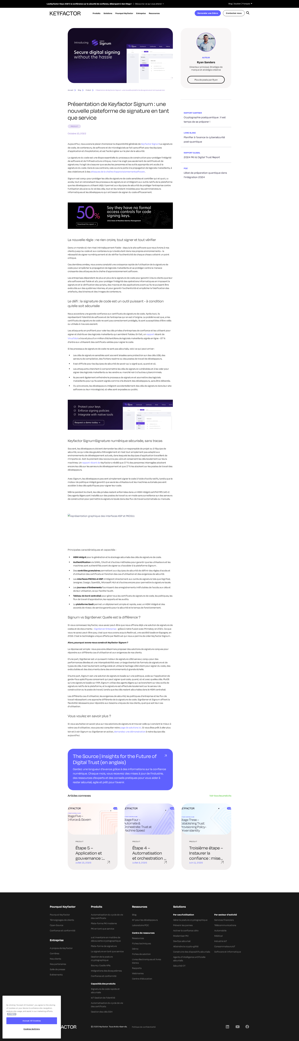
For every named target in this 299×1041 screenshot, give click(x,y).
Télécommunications (225, 925)
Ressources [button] (154, 13)
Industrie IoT (220, 941)
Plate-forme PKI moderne (104, 923)
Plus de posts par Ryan (206, 79)
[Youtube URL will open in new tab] (237, 1026)
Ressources (138, 938)
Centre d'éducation (142, 978)
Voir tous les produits (220, 795)
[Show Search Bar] (247, 13)
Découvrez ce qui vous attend (147, 3)
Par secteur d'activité (225, 914)
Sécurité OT (179, 965)
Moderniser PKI (180, 935)
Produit (88, 90)
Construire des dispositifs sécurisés (191, 951)
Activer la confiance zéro (185, 930)
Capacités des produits (103, 983)
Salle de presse (57, 969)
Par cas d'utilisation (183, 914)
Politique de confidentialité (144, 1027)
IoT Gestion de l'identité (103, 997)
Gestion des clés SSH (101, 1011)
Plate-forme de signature (104, 946)
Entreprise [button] (141, 13)
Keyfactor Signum (150, 143)
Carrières (54, 953)
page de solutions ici (130, 727)
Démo (135, 948)
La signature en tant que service (107, 951)
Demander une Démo (207, 13)
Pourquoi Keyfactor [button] (124, 13)
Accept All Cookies (32, 1021)
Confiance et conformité (62, 930)
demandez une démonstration (129, 731)
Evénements (56, 974)
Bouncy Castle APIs (100, 965)
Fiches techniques (141, 943)
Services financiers (224, 919)
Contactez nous (234, 13)
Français (246, 3)
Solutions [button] (108, 13)
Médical (218, 935)
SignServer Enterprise (105, 628)
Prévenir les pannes (183, 925)
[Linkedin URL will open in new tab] (227, 1026)
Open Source (56, 925)
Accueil (70, 90)
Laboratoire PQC (140, 925)
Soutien (237, 3)
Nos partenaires (58, 963)
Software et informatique (227, 951)
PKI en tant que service (102, 928)
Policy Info (11, 1014)
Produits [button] (96, 13)
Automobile (220, 930)
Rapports (137, 968)
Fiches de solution (141, 954)
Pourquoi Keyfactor (60, 914)
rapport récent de (91, 462)
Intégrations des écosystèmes (106, 970)
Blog (230, 3)
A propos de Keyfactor (61, 948)
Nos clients (55, 958)
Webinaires (138, 973)
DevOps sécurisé (181, 941)
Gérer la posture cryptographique (190, 919)
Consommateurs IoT (224, 946)
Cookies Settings (32, 1029)
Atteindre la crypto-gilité (185, 946)
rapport (150, 334)
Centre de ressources (143, 932)
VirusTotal (73, 338)
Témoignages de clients (62, 919)
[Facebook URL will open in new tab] (247, 1026)
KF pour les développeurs (145, 919)
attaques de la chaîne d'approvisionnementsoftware (118, 171)
